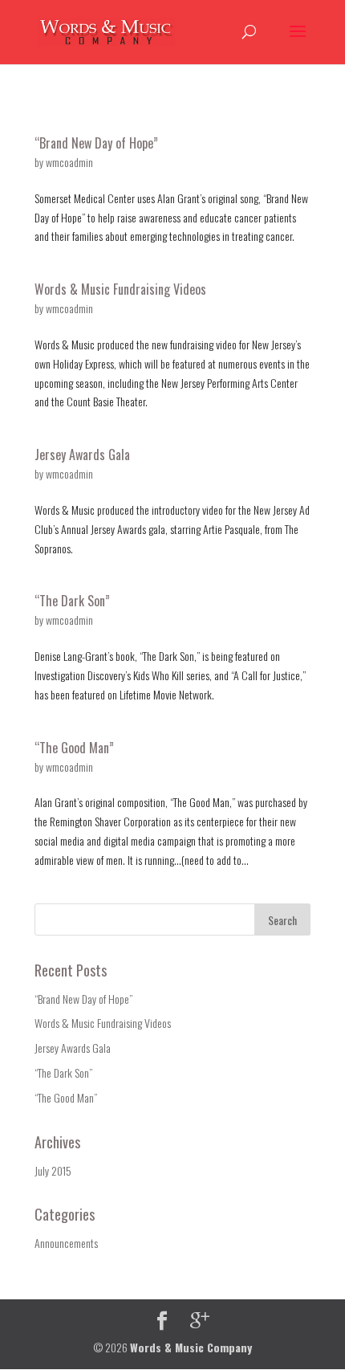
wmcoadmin (69, 161)
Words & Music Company (191, 1347)
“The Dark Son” (72, 600)
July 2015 (52, 1170)
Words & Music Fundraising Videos (120, 289)
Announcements (66, 1242)
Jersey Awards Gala (82, 454)
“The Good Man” (74, 747)
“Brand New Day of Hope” (96, 143)
